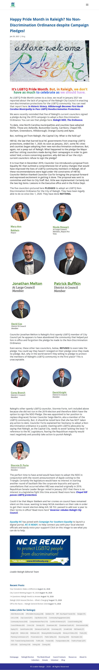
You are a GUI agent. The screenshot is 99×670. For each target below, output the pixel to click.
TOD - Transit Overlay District (22, 641)
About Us (83, 657)
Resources (73, 657)
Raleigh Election (27, 657)
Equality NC (16, 521)
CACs (14, 618)
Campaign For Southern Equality (55, 521)
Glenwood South (42, 629)
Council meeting (75, 622)
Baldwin (50, 614)
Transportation (62, 641)
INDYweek (79, 629)
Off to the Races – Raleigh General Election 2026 (29, 604)
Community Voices (19, 622)
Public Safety (50, 637)
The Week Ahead (43, 657)
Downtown (52, 625)
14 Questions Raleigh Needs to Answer (25, 596)
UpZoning (25, 644)
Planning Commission (19, 637)
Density (40, 625)
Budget (81, 614)
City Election (41, 618)
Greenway (56, 629)
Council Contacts (59, 657)
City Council (26, 618)
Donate (45, 660)
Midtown (34, 633)
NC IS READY (31, 524)
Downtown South (66, 625)
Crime (30, 625)
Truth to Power (78, 641)
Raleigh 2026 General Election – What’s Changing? (29, 600)
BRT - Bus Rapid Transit (65, 614)
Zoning (46, 644)
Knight (14, 633)
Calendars (35, 660)
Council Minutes (18, 625)
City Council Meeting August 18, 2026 (24, 593)
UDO (14, 644)
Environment (82, 625)
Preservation (36, 637)
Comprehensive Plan (39, 622)
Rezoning (64, 637)
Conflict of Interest (57, 622)
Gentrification (26, 629)
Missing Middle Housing (51, 633)
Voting (36, 644)
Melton (24, 633)
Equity (14, 629)
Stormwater (76, 637)
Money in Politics (70, 633)
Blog (23, 36)
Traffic (39, 641)
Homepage (14, 657)
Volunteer (54, 660)
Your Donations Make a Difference (23, 589)
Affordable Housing (34, 614)
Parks (83, 633)
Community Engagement (59, 618)
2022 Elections (17, 614)
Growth (68, 629)
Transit (49, 641)
